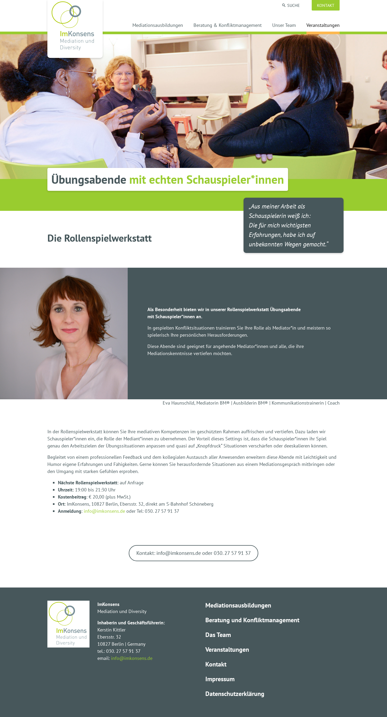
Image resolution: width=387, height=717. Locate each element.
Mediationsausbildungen (157, 25)
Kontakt (325, 5)
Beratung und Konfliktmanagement (252, 620)
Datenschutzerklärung (234, 694)
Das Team (218, 635)
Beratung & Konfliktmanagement (228, 25)
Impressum (220, 679)
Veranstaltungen (323, 25)
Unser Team (284, 25)
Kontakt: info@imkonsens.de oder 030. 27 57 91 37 (193, 552)
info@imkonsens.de (104, 511)
